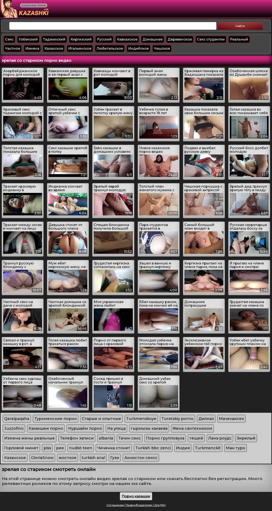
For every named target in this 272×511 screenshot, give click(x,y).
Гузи (114, 457)
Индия (183, 448)
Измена (32, 48)
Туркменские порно (55, 418)
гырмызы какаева (149, 428)
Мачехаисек (231, 418)
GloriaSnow (42, 457)
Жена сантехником (192, 428)
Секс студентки (211, 39)
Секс (9, 39)
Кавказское (127, 39)
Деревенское (180, 39)
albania (106, 438)
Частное (12, 48)
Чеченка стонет (113, 448)
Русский (104, 39)
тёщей (196, 438)
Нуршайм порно (85, 428)
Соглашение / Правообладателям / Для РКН (136, 505)
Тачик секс (129, 438)
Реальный (239, 39)
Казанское (15, 457)
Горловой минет (21, 448)
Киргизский (81, 39)
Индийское (138, 48)
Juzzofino (14, 428)
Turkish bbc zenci (153, 448)
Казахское (53, 48)
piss (47, 448)
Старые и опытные (101, 418)
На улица (116, 428)
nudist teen (80, 448)
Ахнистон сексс (140, 457)
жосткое (67, 457)
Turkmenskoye (141, 418)
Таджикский (54, 39)
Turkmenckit (208, 448)
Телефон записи (77, 438)
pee (60, 448)
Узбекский (28, 39)
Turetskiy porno (177, 418)
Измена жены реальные (29, 438)
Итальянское (79, 48)
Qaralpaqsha (16, 418)
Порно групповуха (165, 438)
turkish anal (93, 457)
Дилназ (206, 418)
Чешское (162, 48)
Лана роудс (220, 438)
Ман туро (235, 448)
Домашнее (153, 39)
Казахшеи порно (46, 428)
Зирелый (246, 438)
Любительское (109, 48)
